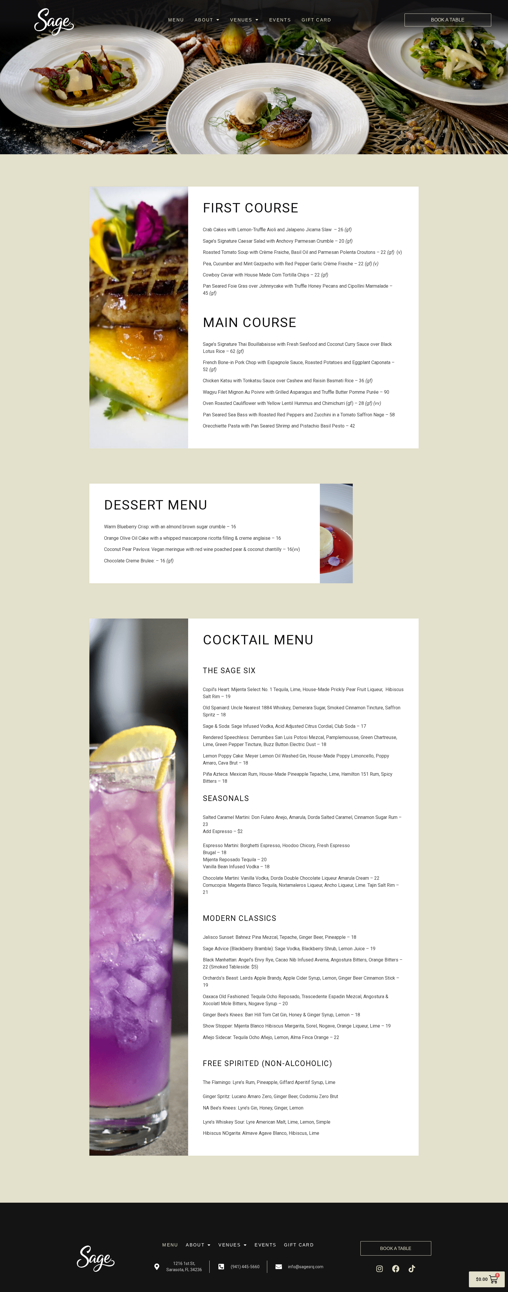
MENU (176, 19)
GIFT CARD (317, 19)
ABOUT (204, 19)
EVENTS (280, 19)
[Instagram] (379, 1268)
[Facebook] (395, 1268)
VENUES (241, 19)
